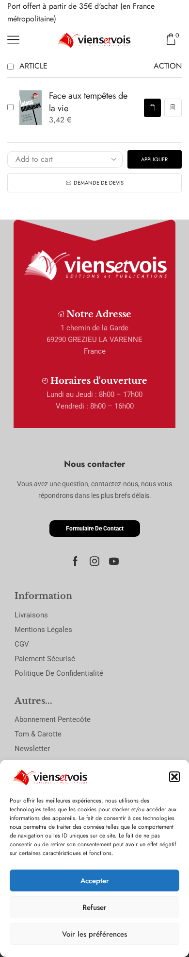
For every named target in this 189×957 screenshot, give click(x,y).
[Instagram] (94, 561)
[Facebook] (75, 561)
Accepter (94, 880)
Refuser (94, 907)
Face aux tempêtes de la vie (88, 102)
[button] (174, 777)
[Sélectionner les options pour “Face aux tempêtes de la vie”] (152, 108)
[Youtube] (114, 561)
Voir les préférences (94, 934)
